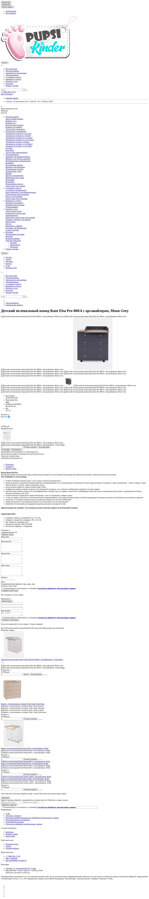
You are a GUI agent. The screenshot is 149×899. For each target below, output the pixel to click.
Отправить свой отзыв (10, 591)
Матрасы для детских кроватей (18, 159)
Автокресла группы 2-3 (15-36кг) (19, 146)
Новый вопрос (7, 601)
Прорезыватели (12, 215)
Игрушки (9, 84)
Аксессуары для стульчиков (16, 199)
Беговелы (14, 247)
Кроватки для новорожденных (18, 157)
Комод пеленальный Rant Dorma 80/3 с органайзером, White (24, 748)
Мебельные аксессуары (15, 178)
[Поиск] (27, 90)
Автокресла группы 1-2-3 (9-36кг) (19, 144)
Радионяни (10, 182)
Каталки (13, 243)
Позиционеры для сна (14, 184)
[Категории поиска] (2, 65)
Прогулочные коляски (14, 119)
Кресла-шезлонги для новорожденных (21, 192)
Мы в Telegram (7, 94)
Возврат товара (12, 834)
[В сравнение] (41, 719)
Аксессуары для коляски (15, 129)
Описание (10, 464)
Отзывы (9, 467)
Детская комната (12, 75)
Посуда (8, 224)
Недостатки (5, 553)
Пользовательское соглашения (18, 820)
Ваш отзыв (5, 565)
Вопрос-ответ (11, 469)
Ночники (9, 236)
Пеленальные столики (14, 169)
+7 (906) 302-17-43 (8, 92)
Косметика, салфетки (14, 226)
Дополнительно (7, 840)
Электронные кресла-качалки (17, 194)
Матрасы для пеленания (15, 167)
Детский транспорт (13, 241)
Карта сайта (10, 836)
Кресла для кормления (14, 176)
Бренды (9, 264)
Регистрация (11, 13)
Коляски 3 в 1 (11, 123)
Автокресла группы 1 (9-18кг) (18, 142)
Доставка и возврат (13, 816)
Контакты (9, 832)
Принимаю (5, 798)
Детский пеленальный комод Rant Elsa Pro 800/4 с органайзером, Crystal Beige (32, 660)
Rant (7, 402)
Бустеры (9, 148)
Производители (12, 844)
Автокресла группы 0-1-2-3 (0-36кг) (20, 140)
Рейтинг (4, 577)
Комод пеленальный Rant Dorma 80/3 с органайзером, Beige (24, 764)
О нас (8, 266)
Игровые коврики (13, 239)
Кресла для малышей (14, 197)
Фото (3, 582)
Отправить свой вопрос (10, 620)
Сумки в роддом (12, 230)
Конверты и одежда (13, 79)
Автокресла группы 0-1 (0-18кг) (18, 136)
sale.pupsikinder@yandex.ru (16, 860)
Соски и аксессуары (14, 211)
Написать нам (11, 268)
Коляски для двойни (14, 127)
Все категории (11, 69)
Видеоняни (10, 180)
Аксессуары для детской (15, 186)
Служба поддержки (8, 828)
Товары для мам (12, 86)
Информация (6, 810)
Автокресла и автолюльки (16, 73)
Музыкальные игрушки (15, 234)
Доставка (9, 262)
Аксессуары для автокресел (16, 152)
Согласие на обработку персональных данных (24, 824)
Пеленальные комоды (14, 165)
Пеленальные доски (13, 171)
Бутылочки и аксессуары (15, 213)
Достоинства (6, 541)
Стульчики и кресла (13, 77)
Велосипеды (15, 245)
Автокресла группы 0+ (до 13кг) (18, 134)
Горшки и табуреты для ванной (18, 220)
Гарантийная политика (15, 822)
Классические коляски (14, 125)
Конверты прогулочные (15, 205)
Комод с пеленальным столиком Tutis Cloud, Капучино (22, 704)
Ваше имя (5, 537)
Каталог (9, 257)
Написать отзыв (7, 535)
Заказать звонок (12, 98)
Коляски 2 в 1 (11, 121)
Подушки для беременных (16, 228)
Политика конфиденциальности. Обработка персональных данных (32, 818)
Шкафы (9, 173)
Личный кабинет (12, 848)
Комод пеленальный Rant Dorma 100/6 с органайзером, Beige (25, 779)
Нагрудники (10, 222)
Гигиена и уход (12, 81)
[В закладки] (39, 719)
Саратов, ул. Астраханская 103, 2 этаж (21, 868)
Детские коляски (12, 71)
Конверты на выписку (14, 203)
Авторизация (11, 11)
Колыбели (10, 163)
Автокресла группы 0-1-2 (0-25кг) (19, 138)
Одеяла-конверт (12, 207)
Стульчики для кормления (16, 190)
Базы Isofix (10, 150)
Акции (8, 259)
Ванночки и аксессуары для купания (20, 218)
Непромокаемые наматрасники (18, 161)
